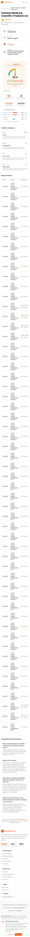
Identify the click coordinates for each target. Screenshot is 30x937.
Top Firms (5, 858)
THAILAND (10, 45)
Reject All (10, 934)
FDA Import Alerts (7, 877)
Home (2, 8)
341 (4, 164)
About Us (5, 871)
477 (4, 132)
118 (4, 154)
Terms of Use (4, 890)
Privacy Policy (5, 887)
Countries (5, 863)
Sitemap (5, 879)
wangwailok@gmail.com (7, 896)
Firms (7, 8)
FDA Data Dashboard (20, 819)
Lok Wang (19, 910)
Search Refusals (7, 853)
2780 (4, 143)
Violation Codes (7, 861)
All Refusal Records (8, 856)
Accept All (18, 934)
